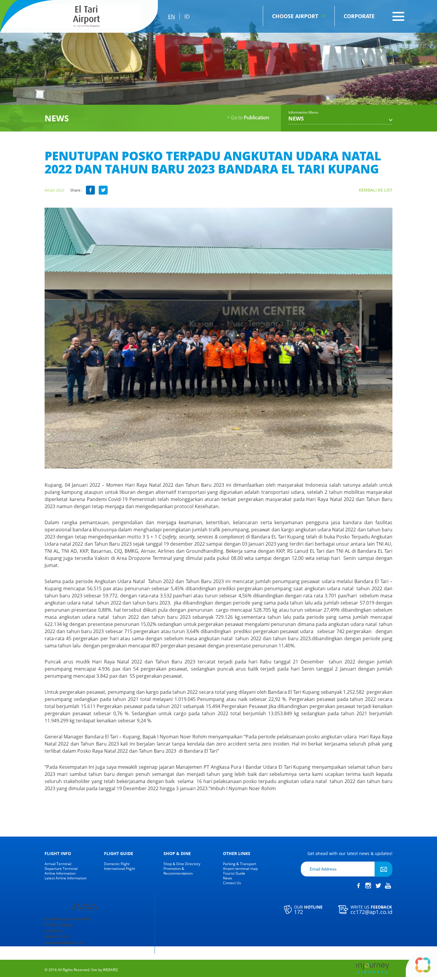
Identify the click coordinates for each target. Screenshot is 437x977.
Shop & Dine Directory (182, 864)
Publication (248, 117)
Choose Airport (295, 16)
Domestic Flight (117, 864)
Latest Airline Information (66, 878)
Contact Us (232, 883)
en (171, 16)
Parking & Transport (239, 864)
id (187, 16)
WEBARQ (110, 969)
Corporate (359, 16)
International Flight (119, 868)
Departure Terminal (61, 868)
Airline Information (60, 873)
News (227, 878)
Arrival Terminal (58, 864)
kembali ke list (375, 190)
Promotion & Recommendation (178, 871)
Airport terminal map (240, 868)
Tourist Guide (234, 873)
